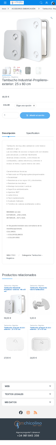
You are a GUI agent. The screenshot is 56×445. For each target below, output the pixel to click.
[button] (51, 17)
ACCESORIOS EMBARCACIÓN (23, 9)
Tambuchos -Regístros (10, 77)
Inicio (4, 9)
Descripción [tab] (8, 133)
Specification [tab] (32, 133)
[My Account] (46, 2)
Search (41, 2)
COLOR (6, 105)
